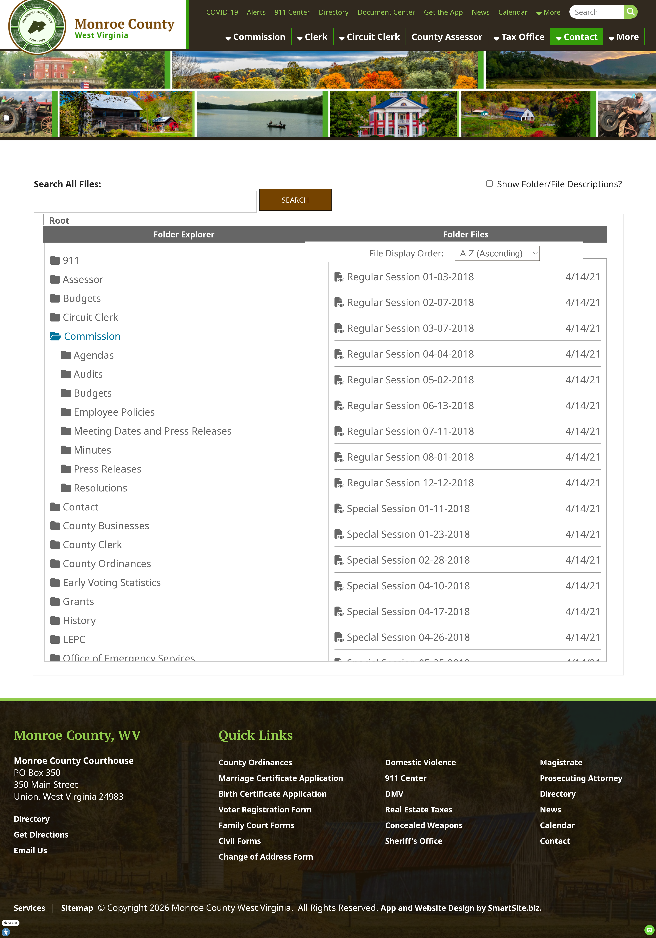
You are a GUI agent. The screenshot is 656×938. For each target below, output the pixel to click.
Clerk (315, 37)
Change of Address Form (265, 856)
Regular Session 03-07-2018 (414, 328)
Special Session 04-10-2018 (412, 585)
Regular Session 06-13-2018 (414, 405)
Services (29, 907)
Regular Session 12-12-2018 (414, 482)
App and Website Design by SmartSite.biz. (461, 907)
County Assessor (447, 37)
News (481, 12)
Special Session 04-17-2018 (412, 611)
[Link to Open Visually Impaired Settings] (6, 932)
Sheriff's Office (413, 841)
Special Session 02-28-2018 (412, 559)
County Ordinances (255, 762)
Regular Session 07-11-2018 (414, 431)
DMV (394, 793)
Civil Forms (239, 841)
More (551, 12)
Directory (334, 12)
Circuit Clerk (372, 37)
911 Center (292, 12)
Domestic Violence (420, 762)
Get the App (443, 12)
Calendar (513, 12)
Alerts (256, 12)
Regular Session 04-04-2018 (414, 353)
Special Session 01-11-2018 (412, 508)
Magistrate (561, 762)
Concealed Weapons (424, 825)
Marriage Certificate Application (280, 778)
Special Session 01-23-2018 (412, 534)
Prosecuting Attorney (581, 778)
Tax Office (522, 37)
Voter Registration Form (265, 809)
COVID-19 (222, 12)
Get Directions (41, 834)
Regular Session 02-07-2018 (414, 302)
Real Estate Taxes (418, 809)
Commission (258, 37)
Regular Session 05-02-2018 (414, 379)
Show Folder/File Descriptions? (558, 184)
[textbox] (596, 12)
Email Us (30, 850)
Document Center (386, 12)
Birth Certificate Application (272, 793)
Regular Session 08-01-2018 (414, 456)
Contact (580, 37)
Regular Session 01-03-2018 (414, 276)
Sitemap (77, 907)
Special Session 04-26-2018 (412, 637)
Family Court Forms (256, 825)
